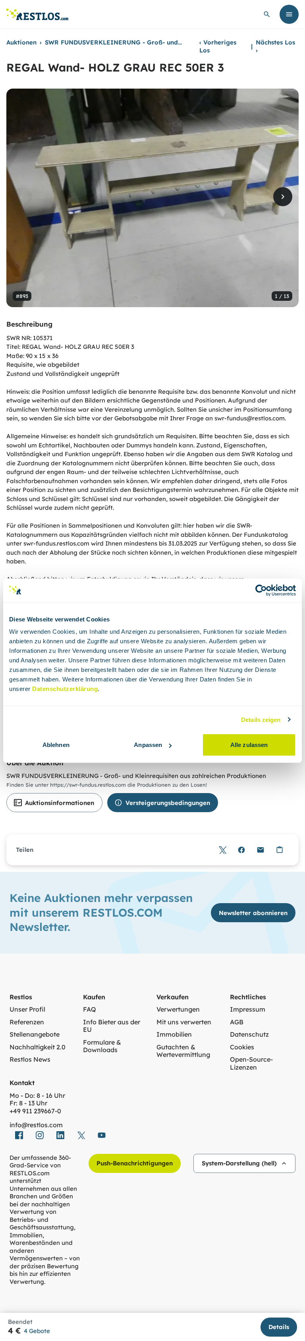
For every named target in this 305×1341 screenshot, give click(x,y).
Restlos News (30, 1059)
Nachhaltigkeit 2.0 (38, 1047)
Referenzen (27, 1022)
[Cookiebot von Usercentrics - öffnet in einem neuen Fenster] (261, 590)
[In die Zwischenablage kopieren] (279, 850)
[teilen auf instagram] (39, 1135)
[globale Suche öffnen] (266, 14)
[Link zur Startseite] (37, 14)
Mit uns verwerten (183, 1022)
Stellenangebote (35, 1034)
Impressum (247, 1009)
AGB (236, 1022)
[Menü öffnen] (289, 14)
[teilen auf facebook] (19, 1135)
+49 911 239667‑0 (35, 1111)
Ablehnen (55, 744)
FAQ (89, 1009)
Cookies (242, 1047)
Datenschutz (249, 1034)
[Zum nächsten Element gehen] (282, 196)
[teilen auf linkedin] (60, 1135)
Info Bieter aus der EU (111, 1026)
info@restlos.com (36, 1125)
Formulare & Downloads (102, 1046)
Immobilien (174, 1034)
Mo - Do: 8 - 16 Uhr (37, 1095)
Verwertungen (178, 1009)
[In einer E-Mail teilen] (260, 850)
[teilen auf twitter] (81, 1135)
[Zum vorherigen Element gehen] (22, 196)
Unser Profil (27, 1009)
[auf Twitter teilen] (222, 850)
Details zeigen (260, 719)
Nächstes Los (275, 46)
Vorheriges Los (217, 46)
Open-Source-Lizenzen (251, 1063)
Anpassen (148, 744)
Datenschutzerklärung (65, 688)
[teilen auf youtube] (101, 1135)
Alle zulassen (249, 744)
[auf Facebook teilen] (241, 850)
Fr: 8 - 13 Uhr (28, 1103)
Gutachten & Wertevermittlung (183, 1051)
